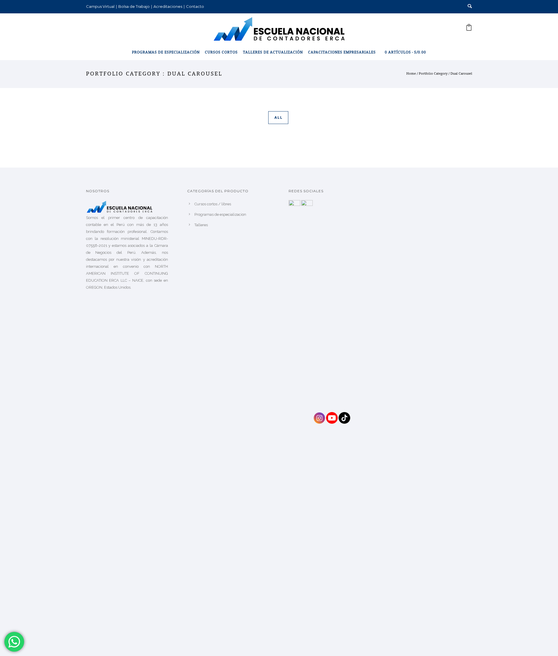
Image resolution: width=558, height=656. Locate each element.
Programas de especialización (166, 52)
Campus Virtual (100, 6)
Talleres (201, 225)
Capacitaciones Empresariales (342, 52)
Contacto (195, 6)
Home (411, 74)
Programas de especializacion (220, 214)
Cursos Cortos (221, 52)
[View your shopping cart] (469, 29)
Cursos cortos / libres (212, 204)
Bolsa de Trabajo (134, 6)
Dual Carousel (461, 74)
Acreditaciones (167, 6)
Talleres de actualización (273, 52)
